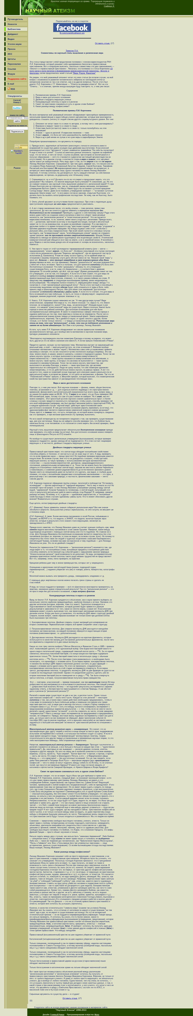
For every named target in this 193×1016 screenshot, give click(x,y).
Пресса (11, 49)
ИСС (10, 54)
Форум (11, 74)
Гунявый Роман (57, 1015)
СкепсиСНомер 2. (17, 101)
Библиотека (14, 29)
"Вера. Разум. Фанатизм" (84, 73)
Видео (11, 39)
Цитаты (12, 59)
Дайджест (13, 34)
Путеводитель (15, 19)
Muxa (97, 1015)
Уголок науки (15, 44)
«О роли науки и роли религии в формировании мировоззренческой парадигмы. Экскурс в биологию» (71, 71)
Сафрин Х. (109, 6)
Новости (12, 24)
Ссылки (12, 69)
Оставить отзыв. (102, 43)
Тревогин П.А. (72, 51)
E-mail (11, 84)
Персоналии (14, 64)
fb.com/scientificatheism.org (72, 33)
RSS (12, 89)
